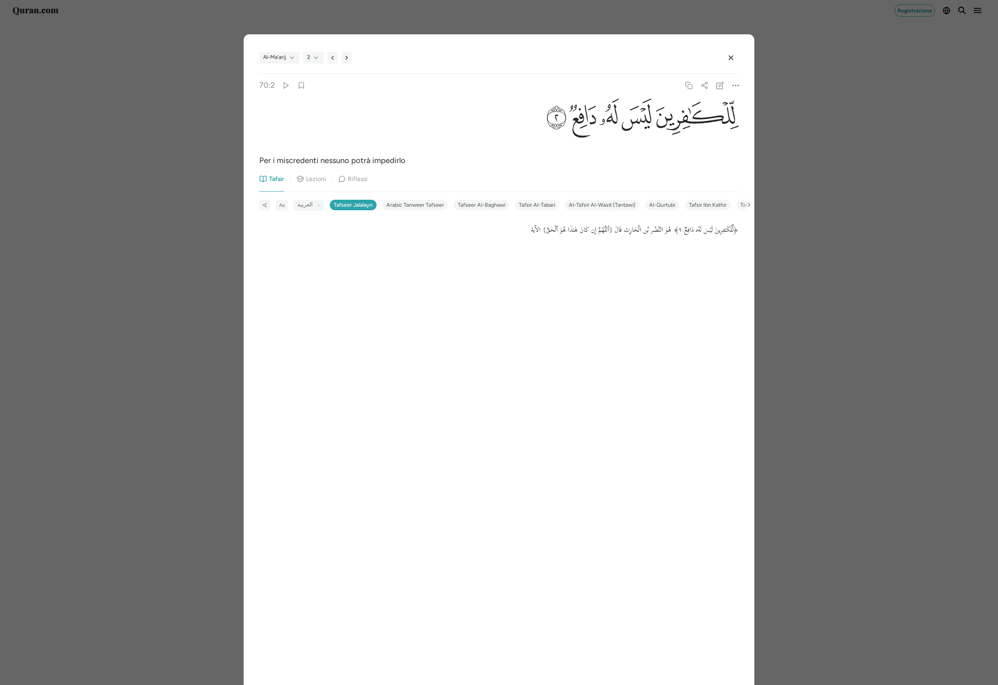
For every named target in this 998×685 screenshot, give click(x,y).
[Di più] (736, 85)
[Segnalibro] (301, 85)
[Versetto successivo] (347, 58)
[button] (695, 118)
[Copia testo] (688, 85)
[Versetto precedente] (332, 58)
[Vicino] (731, 58)
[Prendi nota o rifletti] (720, 85)
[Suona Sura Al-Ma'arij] (285, 85)
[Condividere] (704, 85)
